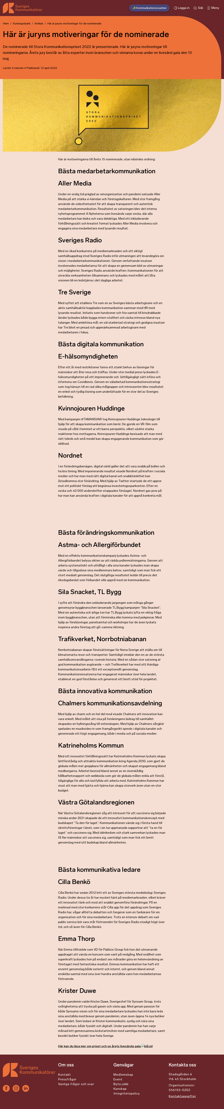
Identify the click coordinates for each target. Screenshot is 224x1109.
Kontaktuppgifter (182, 1096)
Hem (6, 23)
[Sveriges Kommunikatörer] (29, 1074)
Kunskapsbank (21, 23)
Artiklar (38, 23)
